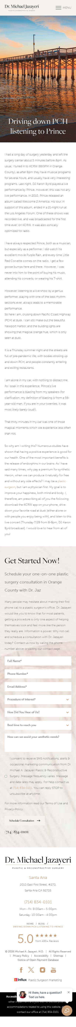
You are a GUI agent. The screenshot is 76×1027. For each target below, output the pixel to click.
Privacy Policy (21, 955)
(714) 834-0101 (22, 788)
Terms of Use (53, 803)
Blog (41, 924)
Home (30, 924)
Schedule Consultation (21, 820)
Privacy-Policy (14, 809)
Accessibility (41, 955)
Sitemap (58, 955)
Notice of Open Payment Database (38, 960)
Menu (67, 7)
